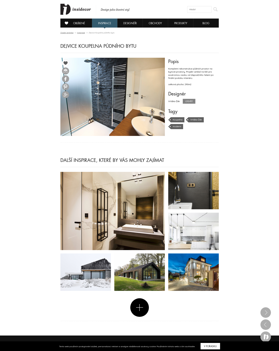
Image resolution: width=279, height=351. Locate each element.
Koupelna (177, 119)
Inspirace (104, 23)
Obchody (155, 23)
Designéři (130, 23)
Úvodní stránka (66, 33)
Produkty (180, 23)
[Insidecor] (75, 9)
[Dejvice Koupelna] (112, 97)
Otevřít (189, 101)
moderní (177, 126)
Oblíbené (79, 23)
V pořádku (210, 346)
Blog (205, 23)
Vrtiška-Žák (196, 119)
